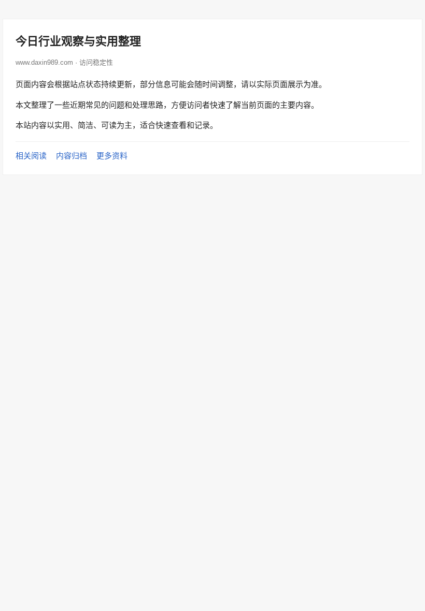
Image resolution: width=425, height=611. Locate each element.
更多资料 (112, 155)
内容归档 (71, 155)
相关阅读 (31, 155)
